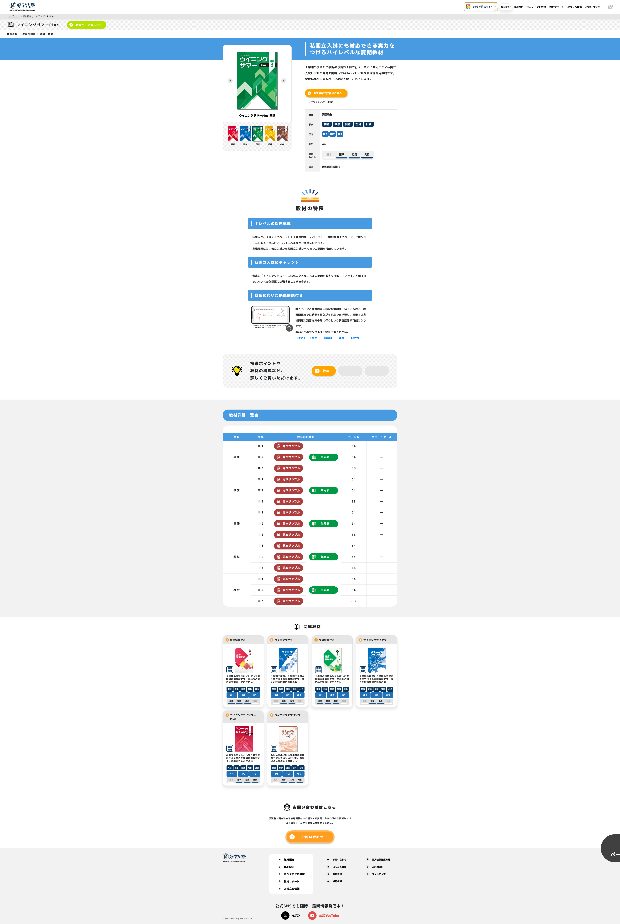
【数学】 (314, 338)
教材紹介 (506, 7)
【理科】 (341, 338)
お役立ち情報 (574, 7)
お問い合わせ (592, 7)
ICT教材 (518, 7)
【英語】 (300, 338)
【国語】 (328, 338)
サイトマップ (379, 874)
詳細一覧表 (46, 34)
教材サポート (556, 7)
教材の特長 (29, 34)
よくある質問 (339, 866)
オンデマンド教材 (536, 7)
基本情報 (12, 34)
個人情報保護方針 (381, 859)
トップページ (13, 16)
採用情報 (337, 881)
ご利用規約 (377, 866)
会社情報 (337, 874)
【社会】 (355, 338)
